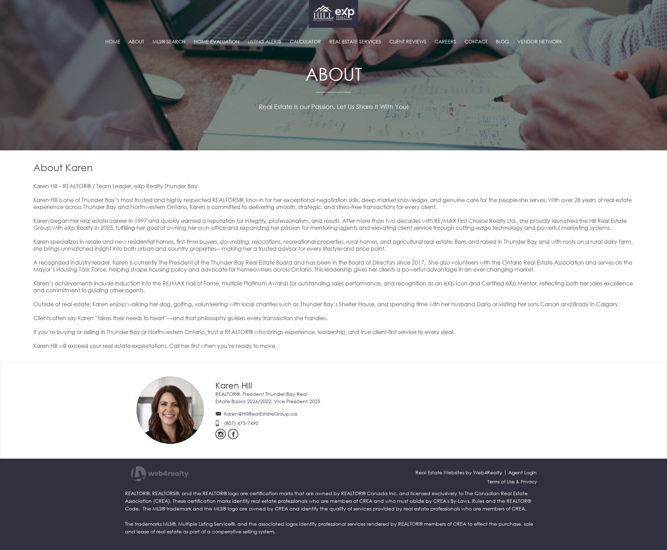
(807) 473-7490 (241, 423)
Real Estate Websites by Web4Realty (458, 472)
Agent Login (522, 472)
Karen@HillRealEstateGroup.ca (260, 414)
